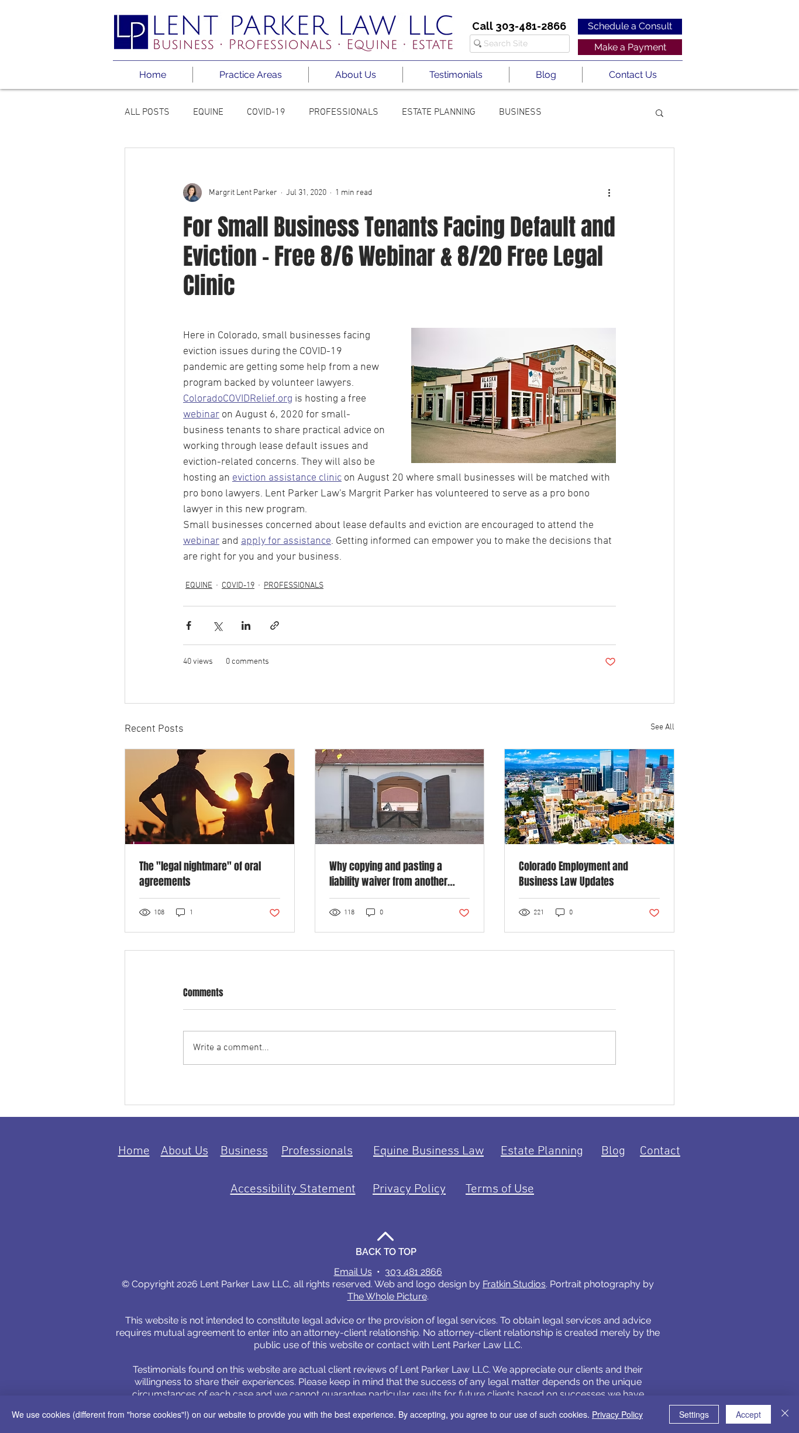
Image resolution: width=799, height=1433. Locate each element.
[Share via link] (274, 625)
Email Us (353, 1271)
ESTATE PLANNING (439, 112)
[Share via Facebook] (188, 625)
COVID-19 (266, 112)
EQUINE (208, 112)
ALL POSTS (147, 112)
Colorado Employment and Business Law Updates (573, 874)
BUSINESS (520, 112)
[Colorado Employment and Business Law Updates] (589, 796)
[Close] (785, 1414)
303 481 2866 (413, 1271)
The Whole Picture (387, 1296)
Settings (694, 1414)
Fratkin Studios (514, 1284)
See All (662, 727)
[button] (250, 75)
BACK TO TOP (386, 1251)
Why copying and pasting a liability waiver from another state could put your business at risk (397, 874)
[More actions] (609, 193)
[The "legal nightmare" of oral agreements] (209, 796)
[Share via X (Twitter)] (217, 625)
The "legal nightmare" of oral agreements (200, 874)
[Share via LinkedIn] (246, 625)
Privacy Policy (617, 1414)
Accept (748, 1414)
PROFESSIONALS (343, 112)
